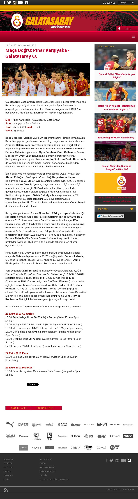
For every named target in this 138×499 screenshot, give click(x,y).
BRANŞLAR (8, 459)
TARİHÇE (7, 471)
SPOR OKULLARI (47, 467)
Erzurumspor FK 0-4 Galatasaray (116, 137)
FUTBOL (43, 463)
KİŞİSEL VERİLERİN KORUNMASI (54, 479)
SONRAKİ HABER (45, 408)
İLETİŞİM (43, 475)
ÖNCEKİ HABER (19, 408)
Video (20, 3)
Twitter (9, 2)
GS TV (128, 28)
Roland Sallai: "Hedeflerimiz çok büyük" (117, 76)
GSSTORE (8, 467)
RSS (6, 490)
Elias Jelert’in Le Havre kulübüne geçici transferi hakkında (116, 199)
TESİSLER (8, 463)
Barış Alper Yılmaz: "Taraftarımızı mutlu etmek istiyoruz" (116, 107)
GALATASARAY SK (48, 471)
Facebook (4, 2)
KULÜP (7, 479)
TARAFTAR (8, 475)
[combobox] (126, 2)
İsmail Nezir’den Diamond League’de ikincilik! (116, 168)
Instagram (15, 2)
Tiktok (26, 3)
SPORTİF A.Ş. (45, 459)
